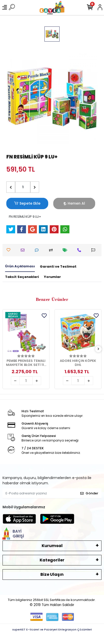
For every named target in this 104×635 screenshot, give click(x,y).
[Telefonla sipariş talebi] (80, 250)
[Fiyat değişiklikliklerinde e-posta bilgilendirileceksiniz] (66, 250)
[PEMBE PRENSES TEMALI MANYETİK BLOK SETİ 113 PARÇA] (26, 332)
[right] (98, 349)
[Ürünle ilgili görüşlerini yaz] (38, 250)
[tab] (20, 266)
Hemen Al (76, 203)
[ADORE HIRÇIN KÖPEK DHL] (78, 332)
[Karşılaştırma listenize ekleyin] (52, 250)
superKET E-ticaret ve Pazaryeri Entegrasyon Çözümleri (52, 629)
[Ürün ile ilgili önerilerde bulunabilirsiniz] (94, 250)
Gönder (92, 493)
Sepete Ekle (29, 203)
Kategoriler (52, 560)
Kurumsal (52, 546)
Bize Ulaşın (52, 574)
